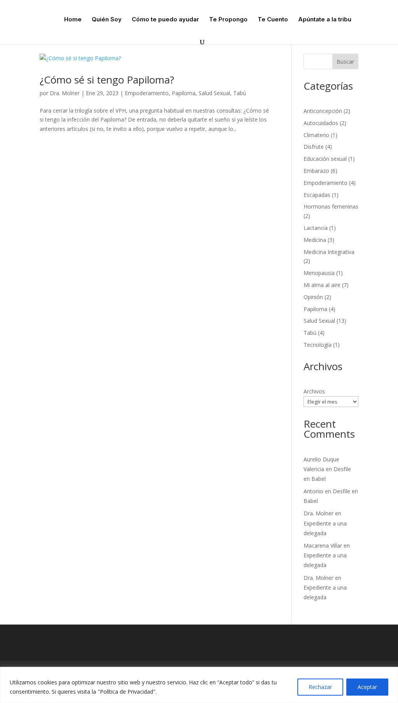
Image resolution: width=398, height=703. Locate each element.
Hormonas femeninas (331, 206)
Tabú (239, 93)
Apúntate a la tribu (324, 20)
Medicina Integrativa (329, 252)
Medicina (315, 240)
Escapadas (317, 194)
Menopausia (319, 273)
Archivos (314, 391)
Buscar (345, 61)
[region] (199, 685)
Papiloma (184, 93)
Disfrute (314, 146)
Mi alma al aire (322, 285)
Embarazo (316, 170)
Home (73, 20)
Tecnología (318, 344)
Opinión (313, 297)
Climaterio (316, 135)
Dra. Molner (65, 93)
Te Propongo (228, 20)
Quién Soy (107, 20)
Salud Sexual (214, 93)
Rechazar (320, 687)
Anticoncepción (323, 111)
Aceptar (367, 687)
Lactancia (316, 227)
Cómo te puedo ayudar (165, 20)
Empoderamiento (147, 93)
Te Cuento (273, 20)
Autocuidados (321, 123)
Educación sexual (325, 158)
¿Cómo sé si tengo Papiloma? (107, 80)
